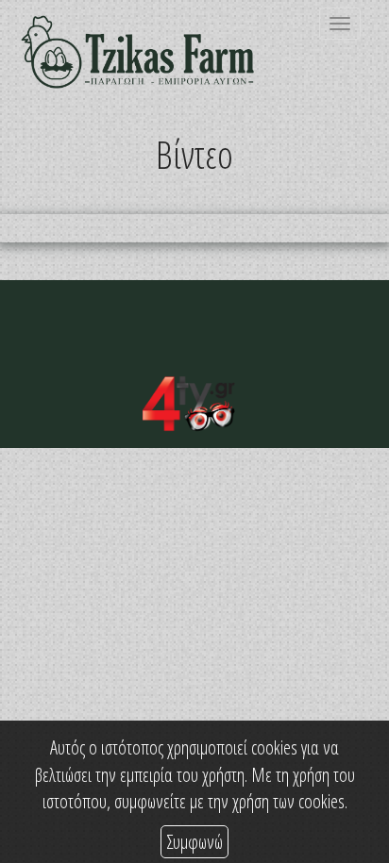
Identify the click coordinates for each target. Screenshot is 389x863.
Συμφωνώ (194, 842)
